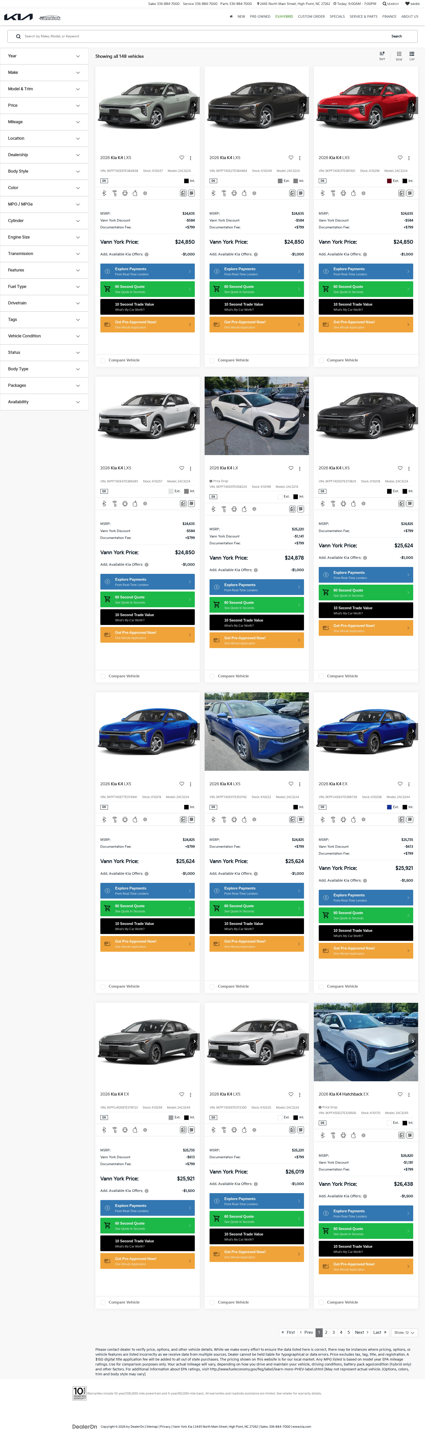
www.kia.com (301, 1427)
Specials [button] (337, 17)
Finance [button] (389, 17)
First (289, 1332)
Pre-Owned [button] (260, 17)
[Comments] (183, 193)
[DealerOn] (84, 1426)
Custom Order (311, 17)
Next (361, 1332)
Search (397, 36)
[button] (195, 105)
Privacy (165, 1427)
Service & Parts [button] (364, 17)
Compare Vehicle (124, 360)
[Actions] (190, 158)
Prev (307, 1332)
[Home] (231, 16)
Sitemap (152, 1427)
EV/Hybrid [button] (284, 17)
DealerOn (137, 1427)
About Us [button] (409, 17)
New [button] (241, 17)
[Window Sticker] (191, 193)
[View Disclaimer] (145, 193)
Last (378, 1332)
